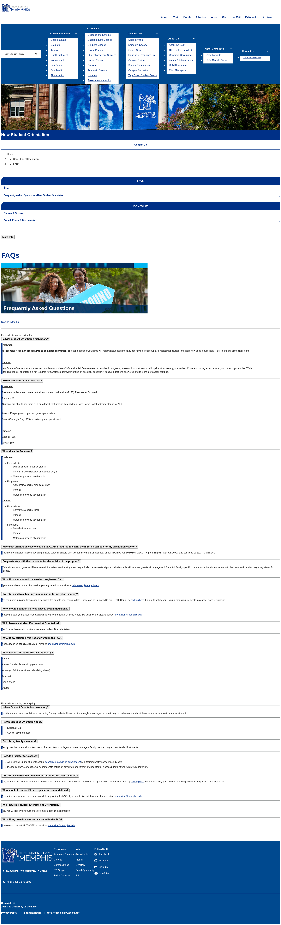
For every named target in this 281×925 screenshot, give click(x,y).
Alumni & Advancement (181, 60)
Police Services (62, 875)
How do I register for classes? (19, 756)
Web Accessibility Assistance (63, 913)
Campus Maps (61, 865)
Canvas (92, 65)
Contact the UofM (252, 57)
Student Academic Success (102, 55)
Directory (80, 865)
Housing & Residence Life (142, 55)
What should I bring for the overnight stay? (27, 652)
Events (187, 17)
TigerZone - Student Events (142, 75)
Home (10, 154)
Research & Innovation (99, 80)
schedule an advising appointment (63, 762)
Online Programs (96, 50)
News (213, 17)
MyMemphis (251, 17)
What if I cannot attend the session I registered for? (32, 579)
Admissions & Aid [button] (60, 33)
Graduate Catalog (97, 45)
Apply (164, 17)
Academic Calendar (98, 70)
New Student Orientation (26, 159)
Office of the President (180, 50)
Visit (175, 17)
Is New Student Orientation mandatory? (25, 339)
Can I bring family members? (19, 741)
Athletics (201, 17)
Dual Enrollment (59, 55)
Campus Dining (136, 60)
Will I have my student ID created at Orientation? (30, 623)
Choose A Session (14, 213)
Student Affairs (135, 40)
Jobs (78, 875)
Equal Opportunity (85, 870)
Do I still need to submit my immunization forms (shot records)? (40, 594)
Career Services (136, 50)
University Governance (181, 55)
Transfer (55, 50)
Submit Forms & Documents (19, 220)
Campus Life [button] (135, 33)
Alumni (79, 859)
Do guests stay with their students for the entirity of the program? (41, 561)
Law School (57, 65)
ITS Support (60, 870)
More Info (7, 237)
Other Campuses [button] (214, 49)
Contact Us (140, 144)
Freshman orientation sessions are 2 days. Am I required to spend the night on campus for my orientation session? (69, 546)
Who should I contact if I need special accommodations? (35, 608)
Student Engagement (139, 65)
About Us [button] (173, 38)
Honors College (96, 60)
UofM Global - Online (217, 60)
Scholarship (57, 70)
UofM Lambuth (213, 55)
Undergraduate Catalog (100, 40)
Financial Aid (57, 75)
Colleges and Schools (99, 35)
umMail (236, 17)
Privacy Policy (9, 913)
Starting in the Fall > (11, 322)
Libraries (92, 75)
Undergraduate (58, 40)
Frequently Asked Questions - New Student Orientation (34, 195)
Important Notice (32, 913)
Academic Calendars (65, 854)
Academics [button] (93, 28)
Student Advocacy (137, 45)
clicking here (137, 600)
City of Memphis (177, 70)
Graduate (55, 45)
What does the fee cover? (17, 451)
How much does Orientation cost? (22, 380)
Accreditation (82, 854)
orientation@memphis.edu (85, 585)
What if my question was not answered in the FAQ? (32, 638)
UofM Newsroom (177, 65)
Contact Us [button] (248, 51)
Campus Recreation (138, 70)
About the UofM (177, 45)
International (57, 60)
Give (224, 17)
